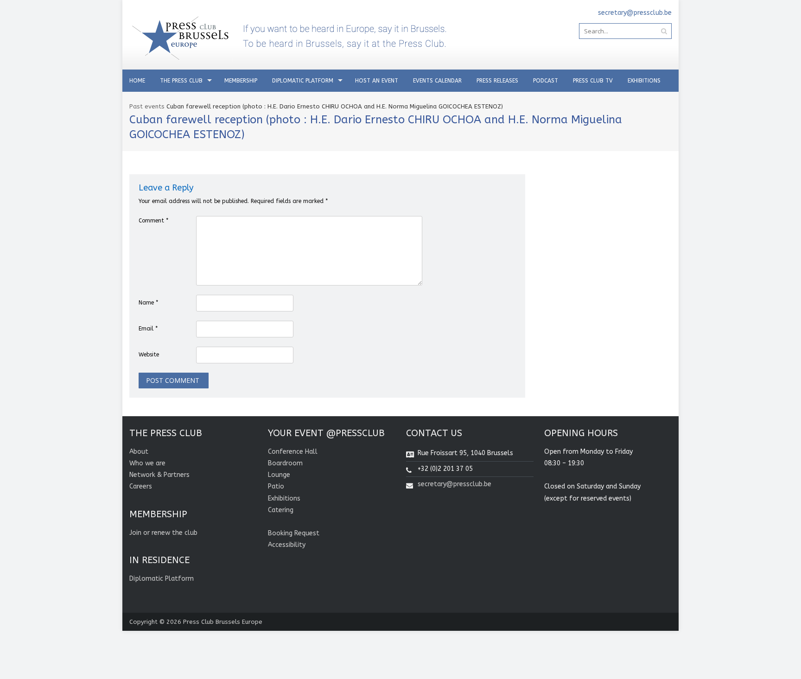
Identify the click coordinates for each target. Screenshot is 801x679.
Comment (153, 220)
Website (149, 354)
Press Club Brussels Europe (222, 621)
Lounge (279, 475)
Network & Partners (159, 475)
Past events (147, 106)
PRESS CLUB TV (593, 80)
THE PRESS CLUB (181, 80)
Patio (276, 486)
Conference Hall (293, 452)
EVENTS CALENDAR (437, 80)
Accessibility (286, 545)
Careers (140, 486)
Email (148, 328)
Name (148, 302)
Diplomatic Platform (302, 80)
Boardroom (285, 463)
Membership (240, 80)
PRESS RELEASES (497, 80)
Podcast (545, 80)
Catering (280, 510)
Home (137, 80)
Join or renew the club (163, 533)
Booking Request (293, 533)
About (138, 452)
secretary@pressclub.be (454, 484)
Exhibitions (644, 80)
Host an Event (376, 80)
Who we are (147, 463)
